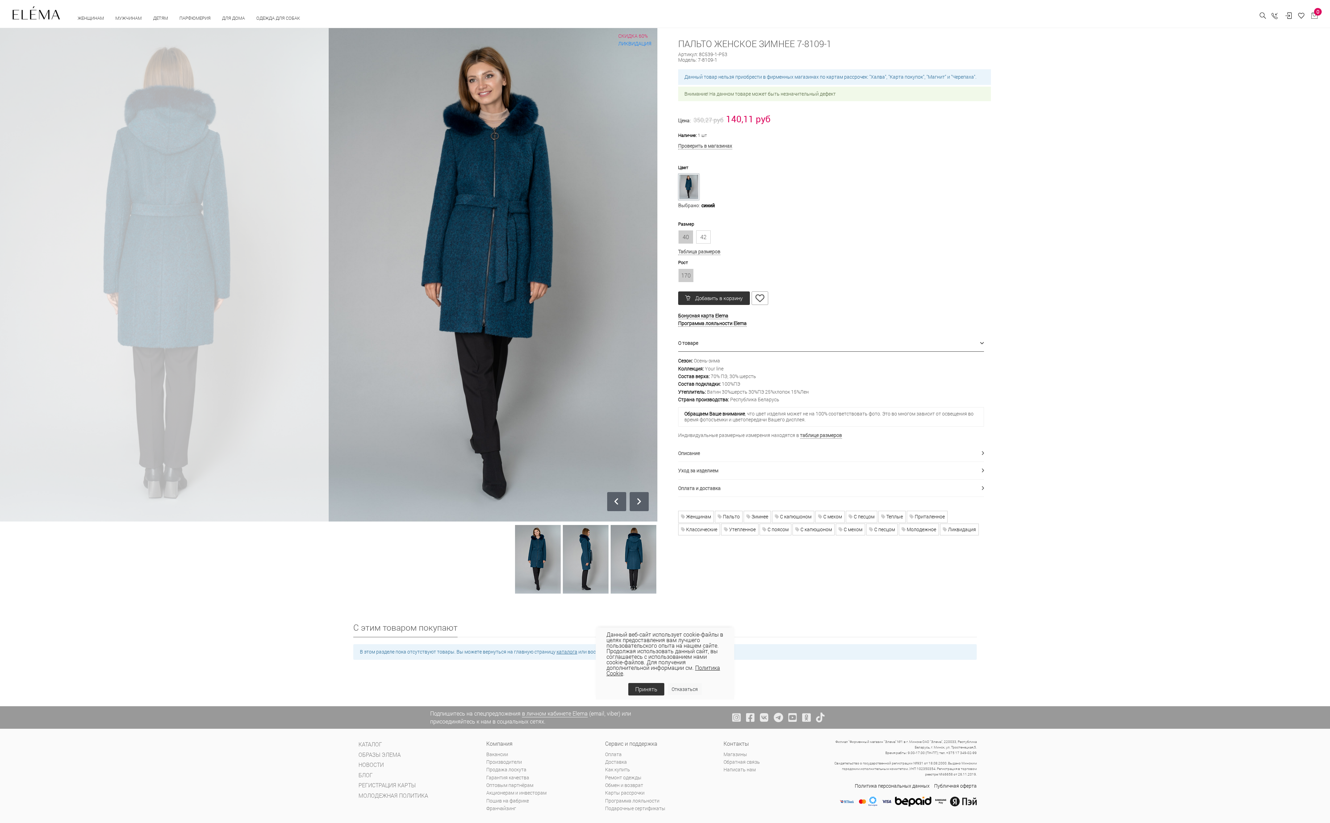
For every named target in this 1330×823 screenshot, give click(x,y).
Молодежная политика (393, 795)
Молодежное (921, 529)
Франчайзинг (501, 808)
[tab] (831, 343)
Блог (365, 775)
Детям (161, 18)
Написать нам (740, 769)
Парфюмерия (195, 18)
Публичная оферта (955, 785)
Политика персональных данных (892, 785)
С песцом (864, 516)
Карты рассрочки (625, 792)
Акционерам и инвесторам (516, 792)
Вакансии (497, 754)
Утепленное (742, 529)
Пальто (731, 516)
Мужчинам (129, 18)
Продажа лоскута (506, 769)
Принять (646, 689)
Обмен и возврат (624, 785)
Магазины (735, 754)
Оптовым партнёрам (509, 785)
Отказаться (685, 689)
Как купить (617, 769)
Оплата (613, 754)
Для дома (234, 18)
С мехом (832, 516)
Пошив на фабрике (507, 800)
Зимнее (759, 516)
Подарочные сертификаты (635, 808)
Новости (371, 764)
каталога (567, 651)
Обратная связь (742, 762)
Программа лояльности (632, 800)
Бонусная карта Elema (703, 315)
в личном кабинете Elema (555, 713)
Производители (504, 762)
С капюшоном (795, 516)
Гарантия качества (507, 777)
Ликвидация (961, 529)
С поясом (777, 529)
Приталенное (929, 516)
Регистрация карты (387, 785)
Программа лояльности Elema (712, 323)
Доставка (616, 762)
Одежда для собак (278, 18)
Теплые (894, 516)
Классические (701, 529)
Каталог (370, 744)
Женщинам (91, 18)
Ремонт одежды (623, 777)
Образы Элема (379, 754)
